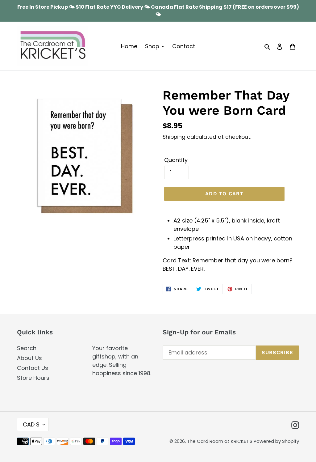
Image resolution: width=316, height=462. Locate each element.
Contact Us (32, 368)
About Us (29, 358)
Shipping (174, 137)
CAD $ (31, 424)
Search (26, 348)
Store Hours (33, 378)
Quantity (176, 160)
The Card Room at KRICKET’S (220, 441)
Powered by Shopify (276, 441)
